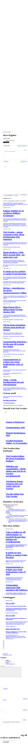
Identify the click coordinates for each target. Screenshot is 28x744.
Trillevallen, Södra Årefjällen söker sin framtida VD (16, 106)
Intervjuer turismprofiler (10, 52)
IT (6, 67)
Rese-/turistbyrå (9, 33)
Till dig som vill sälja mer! (11, 84)
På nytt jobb (8, 41)
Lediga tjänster (9, 40)
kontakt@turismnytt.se (10, 663)
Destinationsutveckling (8, 36)
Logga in (5, 88)
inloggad (11, 200)
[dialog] (14, 733)
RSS (4, 125)
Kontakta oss (5, 6)
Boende (7, 27)
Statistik (7, 60)
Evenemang (8, 47)
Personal (7, 75)
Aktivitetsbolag (9, 26)
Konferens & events (10, 31)
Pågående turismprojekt (10, 55)
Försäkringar (8, 64)
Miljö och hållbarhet (10, 74)
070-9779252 (8, 661)
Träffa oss (5, 9)
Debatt (7, 46)
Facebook (25, 709)
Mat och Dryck (9, 32)
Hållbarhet (8, 50)
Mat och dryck (9, 72)
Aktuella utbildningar (10, 39)
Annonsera (5, 5)
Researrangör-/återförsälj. (11, 34)
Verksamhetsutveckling (10, 81)
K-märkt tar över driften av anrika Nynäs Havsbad (16, 98)
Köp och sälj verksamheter (11, 69)
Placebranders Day (9, 506)
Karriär (4, 38)
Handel (7, 29)
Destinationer (8, 28)
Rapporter (8, 57)
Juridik (7, 68)
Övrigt (7, 82)
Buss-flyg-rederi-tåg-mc (10, 35)
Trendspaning (8, 59)
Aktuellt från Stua (9, 61)
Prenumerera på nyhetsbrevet (10, 126)
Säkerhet (7, 77)
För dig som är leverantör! (11, 83)
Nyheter (4, 25)
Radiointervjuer (9, 56)
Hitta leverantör (6, 62)
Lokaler (7, 70)
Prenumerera (6, 742)
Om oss (4, 7)
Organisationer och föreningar (12, 76)
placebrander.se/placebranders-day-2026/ (16, 509)
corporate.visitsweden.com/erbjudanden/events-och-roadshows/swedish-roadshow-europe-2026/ (18, 521)
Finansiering (8, 48)
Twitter (24, 719)
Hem (4, 24)
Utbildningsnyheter (10, 42)
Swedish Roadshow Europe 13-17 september (15, 516)
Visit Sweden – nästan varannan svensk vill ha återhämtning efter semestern (15, 94)
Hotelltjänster (8, 66)
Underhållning (9, 78)
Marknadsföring (9, 53)
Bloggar (7, 45)
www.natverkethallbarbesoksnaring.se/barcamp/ (18, 515)
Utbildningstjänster (9, 79)
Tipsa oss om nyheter (7, 654)
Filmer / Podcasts (9, 49)
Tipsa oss (5, 4)
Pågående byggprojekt (10, 54)
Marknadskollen (6, 43)
